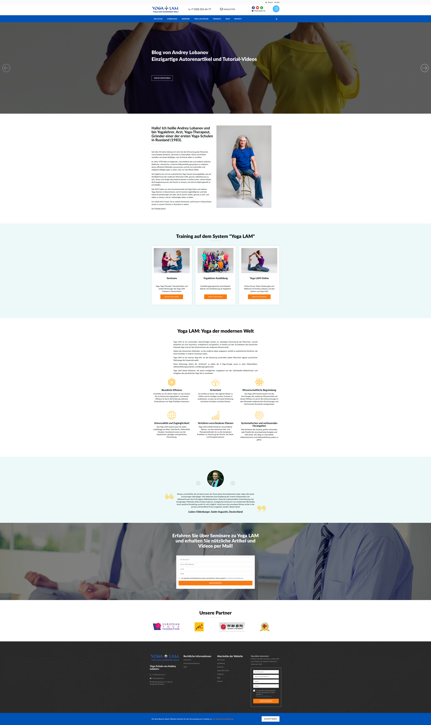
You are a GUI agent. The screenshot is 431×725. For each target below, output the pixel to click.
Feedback (217, 19)
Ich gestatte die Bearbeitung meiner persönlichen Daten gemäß (212, 578)
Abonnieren (215, 583)
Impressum (187, 660)
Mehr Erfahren (162, 78)
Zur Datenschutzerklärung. (223, 719)
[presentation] (198, 483)
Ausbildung (172, 19)
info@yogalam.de (259, 11)
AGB (185, 667)
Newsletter (229, 9)
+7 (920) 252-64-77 (201, 9)
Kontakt (238, 19)
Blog (228, 19)
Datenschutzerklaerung (191, 663)
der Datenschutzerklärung (234, 578)
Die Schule (158, 19)
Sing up (270, 2)
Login (277, 2)
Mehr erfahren (171, 297)
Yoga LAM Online (201, 19)
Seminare (186, 19)
